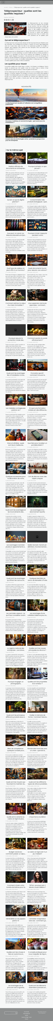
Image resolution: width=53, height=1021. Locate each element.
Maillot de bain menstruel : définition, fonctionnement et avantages (37, 547)
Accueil (5, 7)
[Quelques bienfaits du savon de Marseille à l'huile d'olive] (37, 570)
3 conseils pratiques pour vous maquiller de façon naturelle (37, 954)
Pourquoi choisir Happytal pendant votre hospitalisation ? (37, 235)
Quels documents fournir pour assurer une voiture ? (37, 269)
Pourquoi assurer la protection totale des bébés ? (15, 340)
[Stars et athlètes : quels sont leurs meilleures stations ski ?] (16, 434)
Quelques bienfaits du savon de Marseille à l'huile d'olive (37, 580)
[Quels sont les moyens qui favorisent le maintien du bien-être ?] (16, 773)
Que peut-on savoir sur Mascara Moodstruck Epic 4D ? (15, 235)
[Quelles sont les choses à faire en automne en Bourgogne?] (16, 943)
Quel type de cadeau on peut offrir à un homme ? (15, 269)
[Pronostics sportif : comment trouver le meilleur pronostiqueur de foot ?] (37, 364)
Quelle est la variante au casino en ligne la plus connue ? (15, 819)
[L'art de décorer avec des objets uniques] (37, 468)
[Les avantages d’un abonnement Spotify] (37, 501)
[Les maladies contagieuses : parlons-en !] (16, 399)
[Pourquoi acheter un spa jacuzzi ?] (37, 158)
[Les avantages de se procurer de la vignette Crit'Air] (16, 977)
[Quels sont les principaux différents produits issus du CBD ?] (16, 706)
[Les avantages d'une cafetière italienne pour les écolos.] (37, 605)
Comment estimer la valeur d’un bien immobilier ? (16, 304)
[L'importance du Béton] (37, 808)
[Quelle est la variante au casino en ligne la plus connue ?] (16, 808)
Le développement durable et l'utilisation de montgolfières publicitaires (24, 103)
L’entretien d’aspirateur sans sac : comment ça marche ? (37, 921)
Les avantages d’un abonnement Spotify (37, 511)
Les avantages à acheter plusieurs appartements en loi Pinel (16, 547)
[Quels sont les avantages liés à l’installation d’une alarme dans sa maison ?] (16, 364)
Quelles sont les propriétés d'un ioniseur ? (37, 683)
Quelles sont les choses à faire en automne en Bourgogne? (16, 954)
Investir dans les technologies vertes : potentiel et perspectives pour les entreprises (25, 139)
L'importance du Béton (37, 817)
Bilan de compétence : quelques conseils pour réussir (15, 750)
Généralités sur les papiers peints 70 (15, 920)
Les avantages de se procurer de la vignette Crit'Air (15, 987)
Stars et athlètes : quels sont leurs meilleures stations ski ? (15, 445)
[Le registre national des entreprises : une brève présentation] (16, 640)
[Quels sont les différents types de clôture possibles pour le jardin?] (37, 773)
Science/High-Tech (26, 1017)
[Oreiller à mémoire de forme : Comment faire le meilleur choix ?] (37, 706)
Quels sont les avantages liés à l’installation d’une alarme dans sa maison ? (16, 375)
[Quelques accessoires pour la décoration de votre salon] (16, 468)
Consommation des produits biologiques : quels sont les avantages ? (37, 202)
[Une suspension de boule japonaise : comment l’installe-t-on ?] (37, 294)
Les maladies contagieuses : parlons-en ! (15, 409)
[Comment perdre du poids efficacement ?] (37, 329)
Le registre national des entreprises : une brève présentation (15, 650)
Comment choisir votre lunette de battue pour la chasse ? (15, 887)
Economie (26, 1012)
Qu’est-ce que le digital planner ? (15, 201)
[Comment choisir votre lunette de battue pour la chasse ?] (16, 877)
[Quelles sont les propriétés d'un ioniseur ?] (37, 673)
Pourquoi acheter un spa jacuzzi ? (37, 167)
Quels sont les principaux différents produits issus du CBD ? (15, 717)
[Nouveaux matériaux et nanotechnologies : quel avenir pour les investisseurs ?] (26, 113)
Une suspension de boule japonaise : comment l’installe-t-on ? (37, 305)
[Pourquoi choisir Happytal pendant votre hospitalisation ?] (37, 225)
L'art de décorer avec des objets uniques (37, 477)
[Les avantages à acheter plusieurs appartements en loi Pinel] (16, 536)
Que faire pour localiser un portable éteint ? (37, 444)
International (26, 1013)
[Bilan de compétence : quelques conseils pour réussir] (16, 740)
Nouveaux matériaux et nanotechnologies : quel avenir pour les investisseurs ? (25, 121)
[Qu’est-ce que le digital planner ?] (16, 191)
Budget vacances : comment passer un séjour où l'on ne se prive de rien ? (16, 854)
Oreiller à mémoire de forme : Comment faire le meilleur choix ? (37, 717)
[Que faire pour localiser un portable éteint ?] (37, 434)
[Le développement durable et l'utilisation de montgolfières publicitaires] (26, 95)
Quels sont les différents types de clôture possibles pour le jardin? (37, 784)
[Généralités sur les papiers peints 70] (16, 910)
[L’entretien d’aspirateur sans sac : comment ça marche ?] (37, 910)
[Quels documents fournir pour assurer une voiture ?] (37, 259)
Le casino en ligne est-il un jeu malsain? (37, 853)
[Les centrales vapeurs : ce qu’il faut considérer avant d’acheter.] (16, 605)
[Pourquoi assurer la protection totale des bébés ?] (16, 329)
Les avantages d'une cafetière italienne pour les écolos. (37, 615)
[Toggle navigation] (3, 2)
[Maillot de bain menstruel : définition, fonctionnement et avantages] (37, 536)
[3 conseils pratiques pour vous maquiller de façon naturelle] (37, 943)
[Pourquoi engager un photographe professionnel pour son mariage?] (16, 673)
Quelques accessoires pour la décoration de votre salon (16, 478)
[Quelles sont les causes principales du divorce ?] (37, 640)
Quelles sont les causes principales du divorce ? (37, 649)
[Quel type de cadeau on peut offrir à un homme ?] (16, 259)
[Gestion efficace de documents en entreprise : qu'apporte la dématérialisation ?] (16, 158)
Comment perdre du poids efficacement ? (37, 339)
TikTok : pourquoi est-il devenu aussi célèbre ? (37, 886)
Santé (26, 1015)
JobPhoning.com (18, 49)
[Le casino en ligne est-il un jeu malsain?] (37, 843)
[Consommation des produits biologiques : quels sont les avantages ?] (37, 191)
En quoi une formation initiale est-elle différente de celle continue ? (37, 410)
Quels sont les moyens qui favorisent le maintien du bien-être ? (15, 784)
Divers (10, 7)
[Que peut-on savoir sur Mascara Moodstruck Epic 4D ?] (16, 225)
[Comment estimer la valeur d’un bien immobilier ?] (16, 294)
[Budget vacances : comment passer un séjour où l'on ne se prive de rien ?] (16, 843)
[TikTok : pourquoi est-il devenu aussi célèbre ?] (37, 877)
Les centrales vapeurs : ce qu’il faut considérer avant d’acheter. (15, 615)
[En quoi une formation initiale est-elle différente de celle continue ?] (37, 399)
